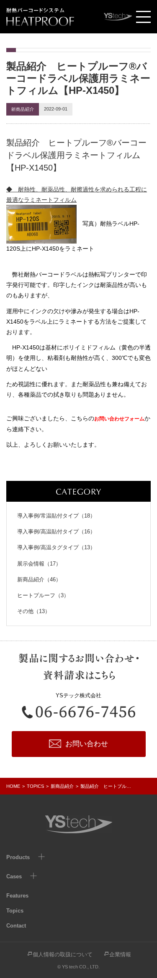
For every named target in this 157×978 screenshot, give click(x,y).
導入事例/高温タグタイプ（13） (56, 547)
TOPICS (35, 786)
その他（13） (33, 611)
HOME (13, 786)
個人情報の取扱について (63, 954)
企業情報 (120, 954)
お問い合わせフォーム (119, 419)
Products (18, 857)
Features (17, 896)
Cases (14, 876)
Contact (16, 926)
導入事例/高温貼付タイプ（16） (56, 531)
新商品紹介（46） (39, 579)
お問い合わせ (86, 744)
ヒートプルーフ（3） (43, 595)
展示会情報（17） (39, 564)
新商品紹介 (62, 786)
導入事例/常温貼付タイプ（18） (56, 516)
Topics (14, 911)
